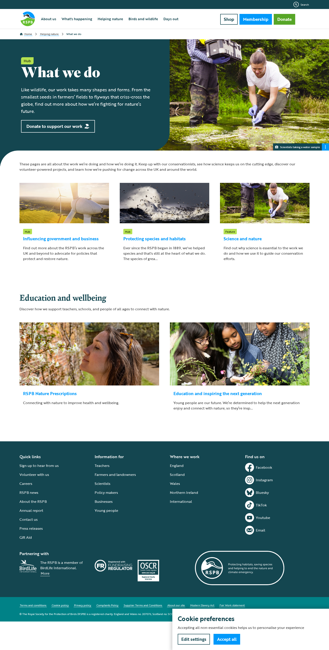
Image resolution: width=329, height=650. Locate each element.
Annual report (31, 510)
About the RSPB (33, 501)
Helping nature (110, 19)
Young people (106, 510)
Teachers (102, 465)
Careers (25, 483)
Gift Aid (25, 537)
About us (48, 19)
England (177, 465)
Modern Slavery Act (202, 605)
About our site (176, 605)
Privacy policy (82, 605)
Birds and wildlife (143, 19)
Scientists (102, 483)
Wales (175, 483)
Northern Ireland (184, 492)
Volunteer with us (34, 474)
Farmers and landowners (115, 474)
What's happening (77, 19)
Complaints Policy (107, 605)
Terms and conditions (33, 605)
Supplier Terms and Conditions (143, 605)
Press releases (31, 528)
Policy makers (106, 492)
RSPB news (28, 492)
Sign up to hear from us (39, 465)
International (181, 501)
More (45, 573)
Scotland (177, 474)
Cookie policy (60, 605)
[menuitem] (48, 19)
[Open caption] (325, 147)
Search (305, 4)
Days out (170, 19)
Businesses (104, 501)
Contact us (28, 519)
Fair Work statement (232, 605)
